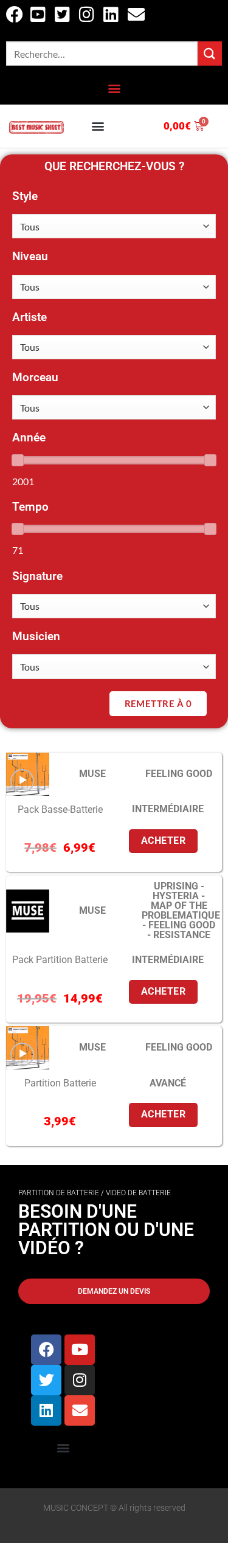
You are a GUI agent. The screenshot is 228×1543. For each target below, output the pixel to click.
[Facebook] (46, 1349)
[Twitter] (46, 1380)
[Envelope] (79, 1410)
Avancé (168, 1083)
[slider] (18, 460)
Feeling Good (178, 773)
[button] (114, 88)
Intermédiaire (168, 809)
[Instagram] (79, 1380)
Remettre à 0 (158, 703)
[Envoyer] (210, 53)
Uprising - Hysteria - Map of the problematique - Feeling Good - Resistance (181, 910)
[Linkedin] (46, 1410)
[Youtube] (79, 1349)
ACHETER (163, 840)
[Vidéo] (22, 781)
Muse (92, 773)
